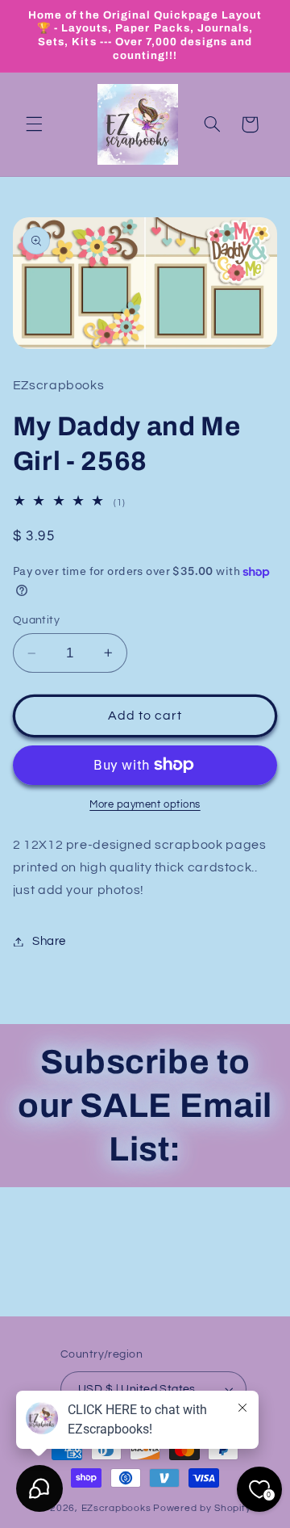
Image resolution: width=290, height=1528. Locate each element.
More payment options (145, 805)
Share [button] (49, 941)
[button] (33, 124)
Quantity (36, 620)
